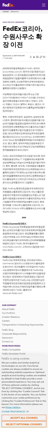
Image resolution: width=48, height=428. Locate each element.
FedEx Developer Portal (13, 353)
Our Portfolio (8, 313)
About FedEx (8, 309)
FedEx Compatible (11, 349)
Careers (6, 320)
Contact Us (7, 341)
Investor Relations (11, 317)
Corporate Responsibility (14, 333)
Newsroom (15, 11)
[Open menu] (44, 5)
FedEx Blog (7, 329)
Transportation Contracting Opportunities (22, 324)
